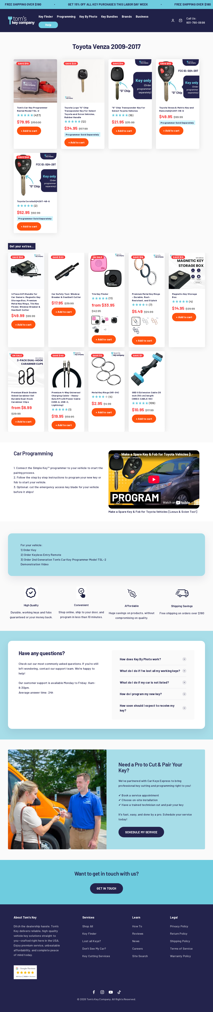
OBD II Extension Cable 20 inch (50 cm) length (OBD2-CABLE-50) (146, 395)
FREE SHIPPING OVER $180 (185, 4)
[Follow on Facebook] (94, 992)
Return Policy (178, 933)
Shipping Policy (180, 941)
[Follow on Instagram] (102, 992)
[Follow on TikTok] (119, 992)
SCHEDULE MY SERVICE (141, 832)
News (135, 941)
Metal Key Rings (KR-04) (105, 392)
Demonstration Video (35, 564)
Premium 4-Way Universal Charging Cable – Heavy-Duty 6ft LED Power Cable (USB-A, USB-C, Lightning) (66, 399)
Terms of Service (181, 948)
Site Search (140, 956)
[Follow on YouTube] (110, 992)
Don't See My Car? (94, 948)
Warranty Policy (180, 956)
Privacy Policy (179, 926)
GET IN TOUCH (106, 888)
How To (137, 926)
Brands (127, 16)
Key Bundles (109, 16)
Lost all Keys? (91, 941)
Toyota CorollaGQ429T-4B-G (33, 201)
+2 (105, 329)
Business (142, 16)
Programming (66, 16)
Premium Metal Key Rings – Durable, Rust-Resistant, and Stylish (146, 297)
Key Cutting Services (96, 956)
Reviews (137, 933)
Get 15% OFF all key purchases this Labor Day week (100, 4)
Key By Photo (88, 16)
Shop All (87, 926)
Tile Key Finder (100, 293)
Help (48, 25)
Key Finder (46, 16)
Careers (137, 948)
